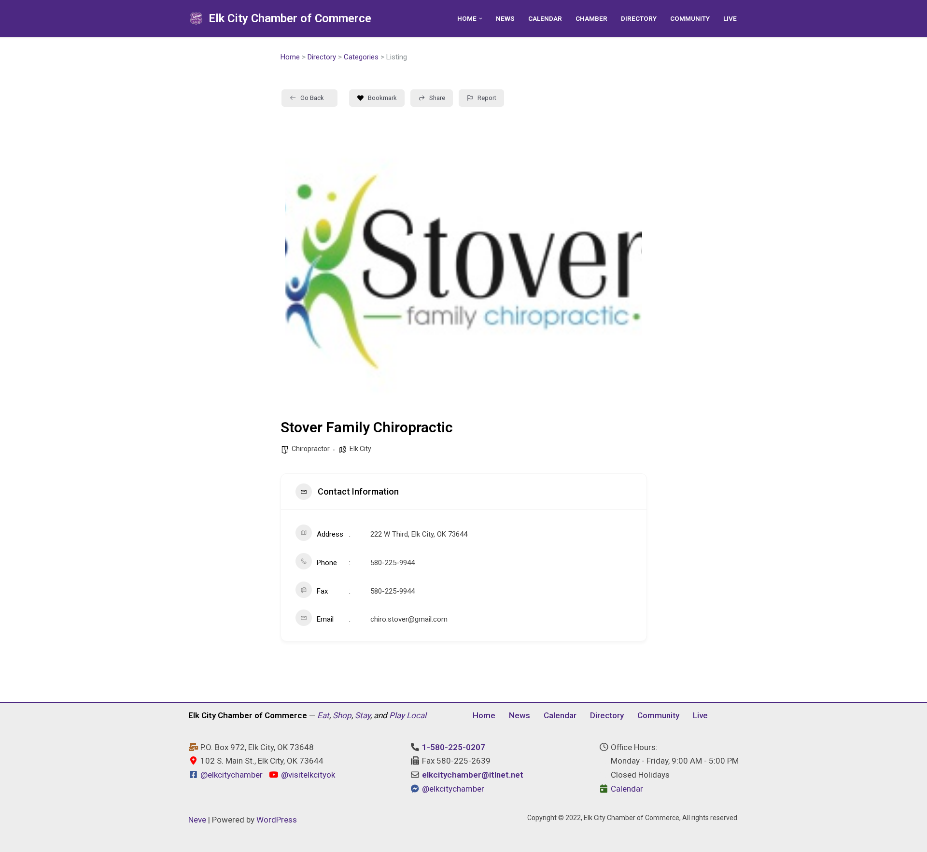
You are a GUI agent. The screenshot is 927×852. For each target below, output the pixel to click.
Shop (342, 715)
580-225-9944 (392, 562)
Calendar (545, 18)
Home (290, 57)
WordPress (276, 819)
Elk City (360, 449)
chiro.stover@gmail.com (409, 619)
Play (397, 715)
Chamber (591, 18)
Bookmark (382, 97)
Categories (361, 57)
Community (690, 18)
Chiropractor (311, 449)
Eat (323, 715)
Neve (197, 819)
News (505, 18)
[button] (480, 18)
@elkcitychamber (231, 775)
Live (730, 18)
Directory (639, 18)
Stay (362, 715)
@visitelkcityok (307, 775)
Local (416, 715)
